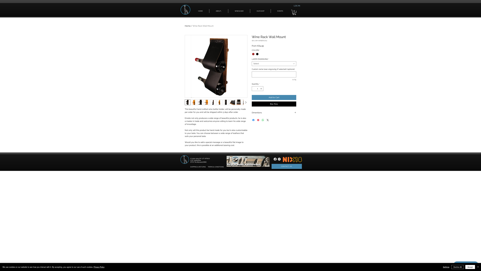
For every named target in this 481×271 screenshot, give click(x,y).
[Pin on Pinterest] (258, 120)
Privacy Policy (99, 267)
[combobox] (274, 63)
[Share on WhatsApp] (262, 120)
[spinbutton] (257, 88)
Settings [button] (446, 267)
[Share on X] (267, 120)
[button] (218, 11)
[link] (294, 12)
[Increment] (261, 88)
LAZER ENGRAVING (260, 59)
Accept (470, 267)
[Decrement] (253, 88)
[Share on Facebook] (253, 120)
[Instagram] (279, 159)
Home (188, 26)
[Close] (477, 267)
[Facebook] (275, 159)
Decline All (457, 267)
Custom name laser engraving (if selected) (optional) (273, 69)
